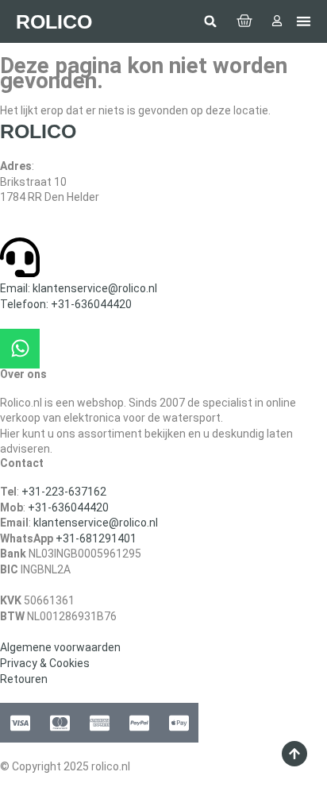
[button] (210, 21)
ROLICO (54, 21)
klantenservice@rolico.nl (95, 522)
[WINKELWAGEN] (244, 21)
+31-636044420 (68, 507)
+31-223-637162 (63, 491)
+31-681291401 (96, 538)
